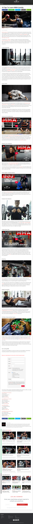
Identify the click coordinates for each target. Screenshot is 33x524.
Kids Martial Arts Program (16, 377)
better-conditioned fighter (26, 222)
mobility (13, 70)
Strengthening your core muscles (7, 310)
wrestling (12, 104)
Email (9, 361)
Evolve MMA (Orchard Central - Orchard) (18, 369)
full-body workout (13, 69)
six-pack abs (15, 313)
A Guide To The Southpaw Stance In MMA (8, 440)
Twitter (15, 520)
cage (20, 222)
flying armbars (10, 135)
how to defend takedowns (9, 191)
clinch (10, 254)
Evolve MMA (6, 28)
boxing (3, 104)
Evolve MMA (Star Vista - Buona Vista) (18, 370)
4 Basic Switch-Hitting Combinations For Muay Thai (5, 492)
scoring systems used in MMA (13, 163)
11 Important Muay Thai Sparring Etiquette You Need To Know (26, 492)
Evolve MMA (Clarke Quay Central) (7, 411)
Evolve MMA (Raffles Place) (16, 368)
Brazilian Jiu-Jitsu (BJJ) (15, 373)
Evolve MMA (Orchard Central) (6, 398)
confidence (9, 39)
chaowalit (7, 468)
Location (9, 368)
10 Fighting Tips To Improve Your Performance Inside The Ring (7, 470)
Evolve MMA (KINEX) (5, 405)
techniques (8, 68)
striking (21, 34)
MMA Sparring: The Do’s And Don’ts (7, 455)
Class (9, 372)
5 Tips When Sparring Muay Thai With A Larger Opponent (16, 492)
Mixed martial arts (5, 32)
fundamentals (7, 137)
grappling (25, 34)
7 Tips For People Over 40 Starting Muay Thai (16, 482)
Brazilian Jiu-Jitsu (27, 103)
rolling (3, 283)
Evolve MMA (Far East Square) (6, 392)
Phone (9, 363)
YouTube (18, 520)
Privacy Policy (11, 382)
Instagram (16, 520)
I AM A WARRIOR (22, 504)
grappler (21, 166)
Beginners (3, 28)
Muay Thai (6, 104)
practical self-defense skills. (6, 40)
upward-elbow (17, 135)
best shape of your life (5, 37)
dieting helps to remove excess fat (24, 338)
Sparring (3, 278)
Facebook (13, 520)
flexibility (8, 70)
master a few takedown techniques (13, 162)
